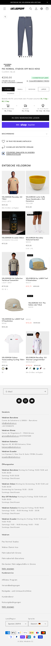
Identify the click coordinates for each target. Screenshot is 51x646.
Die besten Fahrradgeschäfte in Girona (19, 564)
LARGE (43, 89)
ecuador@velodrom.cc (11, 457)
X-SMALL (8, 89)
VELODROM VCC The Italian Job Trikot (37, 304)
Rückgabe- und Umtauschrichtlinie (16, 591)
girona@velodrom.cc (10, 436)
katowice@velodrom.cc (11, 447)
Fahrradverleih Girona (11, 553)
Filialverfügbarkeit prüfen (39, 81)
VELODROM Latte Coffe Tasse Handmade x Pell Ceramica (35, 199)
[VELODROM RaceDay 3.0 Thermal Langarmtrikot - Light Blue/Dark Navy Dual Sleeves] (37, 368)
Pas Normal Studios (10, 541)
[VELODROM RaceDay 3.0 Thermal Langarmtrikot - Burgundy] (41, 368)
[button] (4, 8)
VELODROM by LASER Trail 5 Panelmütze (37, 279)
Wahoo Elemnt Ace (10, 547)
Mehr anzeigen (8, 568)
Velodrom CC (28, 641)
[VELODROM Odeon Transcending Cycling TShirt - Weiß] (3, 368)
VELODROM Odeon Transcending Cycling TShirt (13, 358)
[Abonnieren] (45, 391)
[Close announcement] (47, 2)
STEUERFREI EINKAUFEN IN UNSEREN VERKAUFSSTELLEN (20, 153)
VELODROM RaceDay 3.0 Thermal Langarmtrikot (36, 358)
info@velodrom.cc (9, 423)
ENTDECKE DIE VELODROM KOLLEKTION (26, 2)
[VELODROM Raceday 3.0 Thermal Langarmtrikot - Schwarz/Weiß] (27, 368)
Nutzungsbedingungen (11, 602)
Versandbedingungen (11, 585)
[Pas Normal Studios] (7, 65)
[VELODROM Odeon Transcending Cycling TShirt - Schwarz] (6, 368)
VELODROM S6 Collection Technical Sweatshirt (12, 279)
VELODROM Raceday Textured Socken (34, 239)
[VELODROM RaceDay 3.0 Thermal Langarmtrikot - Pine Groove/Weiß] (34, 368)
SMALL (21, 89)
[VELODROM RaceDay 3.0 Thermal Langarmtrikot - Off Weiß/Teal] (30, 368)
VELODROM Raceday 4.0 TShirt (12, 198)
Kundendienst (7, 596)
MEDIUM (33, 89)
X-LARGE (13, 94)
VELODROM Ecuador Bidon (13, 238)
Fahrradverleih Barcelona (13, 558)
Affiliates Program (9, 580)
